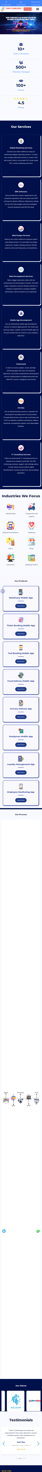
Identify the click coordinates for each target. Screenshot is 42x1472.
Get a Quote (27, 9)
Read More (21, 606)
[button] (18, 1458)
